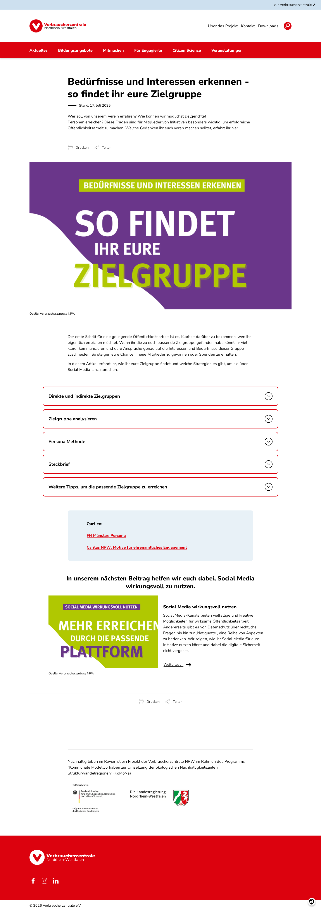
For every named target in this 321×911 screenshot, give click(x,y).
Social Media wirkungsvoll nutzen (200, 607)
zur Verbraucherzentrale (293, 4)
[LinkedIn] (55, 880)
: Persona (106, 535)
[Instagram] (44, 880)
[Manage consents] (312, 902)
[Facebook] (33, 880)
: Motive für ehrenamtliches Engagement (137, 547)
